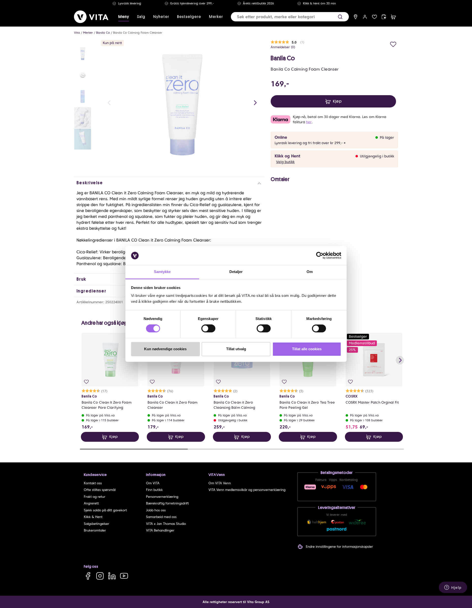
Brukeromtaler (95, 530)
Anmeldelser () (283, 47)
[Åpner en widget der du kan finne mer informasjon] (453, 587)
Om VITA (153, 483)
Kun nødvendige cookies (165, 349)
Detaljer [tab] (236, 272)
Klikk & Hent (93, 517)
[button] (340, 17)
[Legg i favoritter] (393, 43)
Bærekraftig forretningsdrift (167, 503)
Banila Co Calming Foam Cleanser (137, 32)
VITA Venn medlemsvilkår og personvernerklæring (246, 490)
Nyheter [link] (161, 17)
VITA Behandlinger (160, 530)
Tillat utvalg (236, 349)
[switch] (208, 329)
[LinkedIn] (112, 576)
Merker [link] (216, 17)
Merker (88, 32)
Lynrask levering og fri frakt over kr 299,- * (310, 143)
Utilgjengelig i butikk (377, 156)
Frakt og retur (94, 497)
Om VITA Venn (219, 483)
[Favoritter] (374, 17)
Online (281, 137)
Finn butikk (154, 490)
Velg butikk (285, 162)
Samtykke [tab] (162, 272)
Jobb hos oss (156, 510)
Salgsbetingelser (96, 524)
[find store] (355, 17)
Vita (77, 32)
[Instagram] (100, 576)
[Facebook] (88, 576)
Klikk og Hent (287, 156)
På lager (387, 137)
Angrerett (91, 503)
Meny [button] (123, 17)
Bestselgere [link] (189, 17)
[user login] (365, 17)
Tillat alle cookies (307, 349)
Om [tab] (310, 272)
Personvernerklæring (162, 497)
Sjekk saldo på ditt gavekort (105, 510)
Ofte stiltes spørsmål (100, 490)
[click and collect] (384, 17)
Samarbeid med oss (161, 517)
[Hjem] (91, 16)
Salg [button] (141, 17)
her (308, 122)
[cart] (393, 17)
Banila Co (103, 32)
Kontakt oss (93, 483)
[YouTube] (124, 576)
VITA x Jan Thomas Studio (166, 524)
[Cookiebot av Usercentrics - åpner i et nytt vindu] (319, 255)
